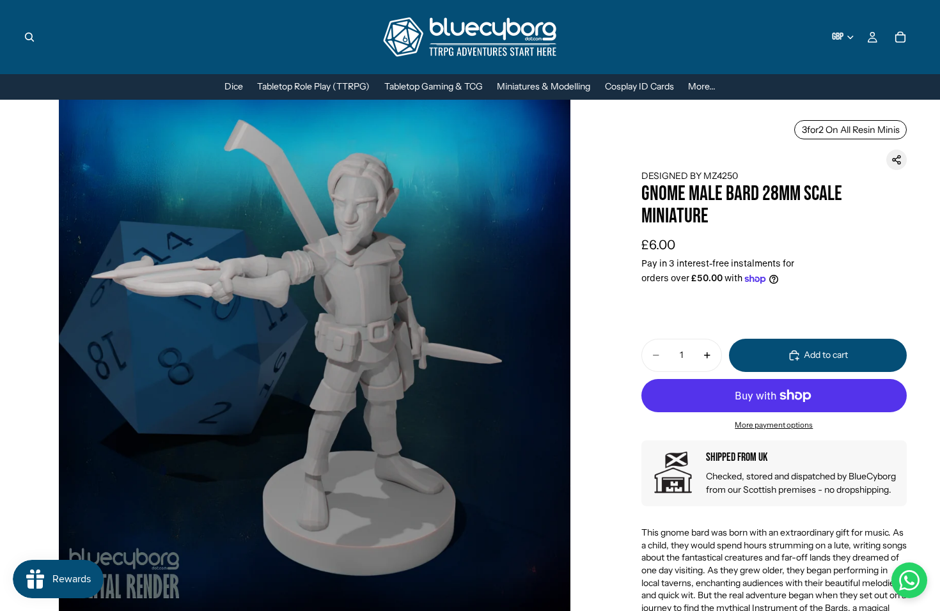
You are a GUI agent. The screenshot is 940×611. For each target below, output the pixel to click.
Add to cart (826, 354)
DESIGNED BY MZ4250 (689, 176)
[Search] (29, 37)
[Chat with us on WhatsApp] (909, 580)
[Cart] (900, 37)
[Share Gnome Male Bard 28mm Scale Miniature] (896, 160)
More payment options (774, 425)
